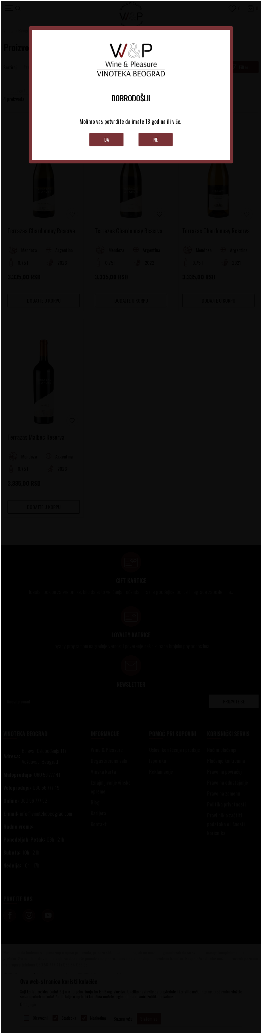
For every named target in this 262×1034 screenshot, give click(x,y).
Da (106, 139)
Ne (156, 139)
